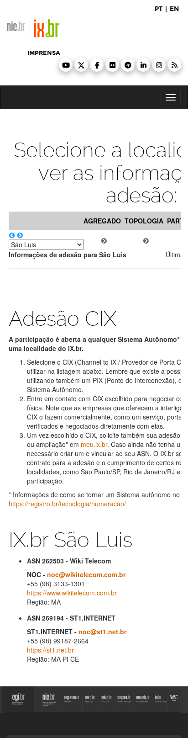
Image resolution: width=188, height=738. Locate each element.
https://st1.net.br (50, 649)
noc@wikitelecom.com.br (86, 574)
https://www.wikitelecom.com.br (72, 592)
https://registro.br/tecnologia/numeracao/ (67, 503)
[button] (66, 65)
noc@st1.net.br (102, 631)
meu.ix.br (94, 444)
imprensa (43, 53)
